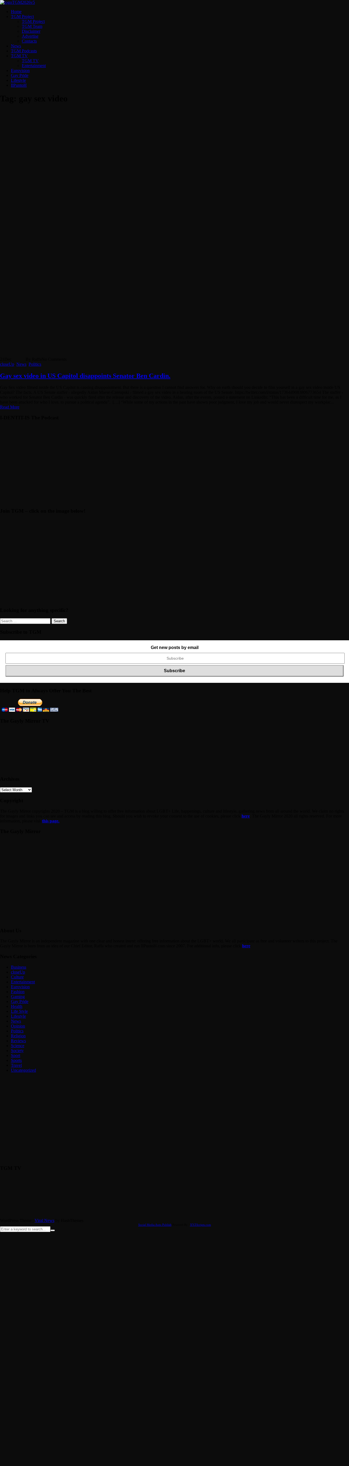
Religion (18, 1036)
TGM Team (32, 26)
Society (17, 1050)
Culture (17, 977)
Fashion (18, 991)
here (246, 816)
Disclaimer (31, 31)
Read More (9, 407)
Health (16, 1006)
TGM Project (22, 16)
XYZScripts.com (200, 1224)
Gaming (18, 996)
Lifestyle (18, 80)
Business (18, 967)
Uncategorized (23, 1070)
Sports (16, 1060)
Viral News (44, 1220)
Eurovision (20, 70)
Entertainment (34, 65)
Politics (35, 364)
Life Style (19, 1011)
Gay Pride (19, 75)
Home (16, 11)
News (16, 46)
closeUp (7, 364)
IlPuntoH (19, 85)
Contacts (29, 41)
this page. (50, 821)
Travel (16, 1065)
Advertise (30, 36)
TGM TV (19, 55)
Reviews (18, 1040)
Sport (15, 1055)
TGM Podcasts (24, 51)
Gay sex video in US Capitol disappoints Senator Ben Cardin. (85, 375)
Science (17, 1045)
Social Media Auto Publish (155, 1224)
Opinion (18, 1026)
